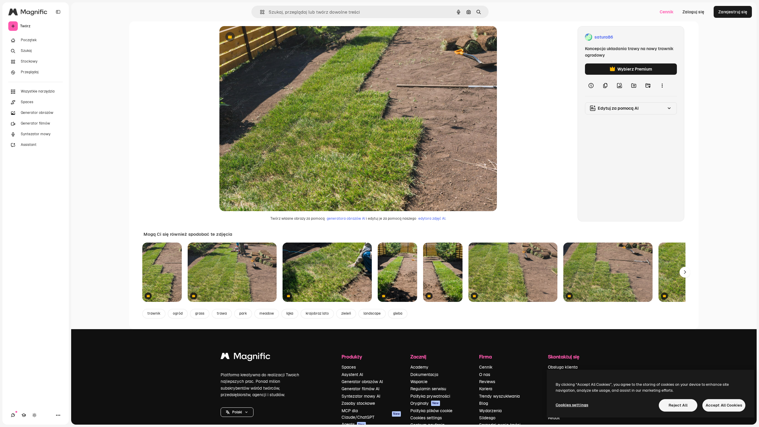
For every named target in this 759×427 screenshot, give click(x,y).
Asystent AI (352, 374)
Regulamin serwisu (428, 388)
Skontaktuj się (563, 356)
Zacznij (418, 356)
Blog (483, 403)
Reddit (554, 417)
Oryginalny (260, 37)
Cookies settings (426, 417)
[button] (237, 412)
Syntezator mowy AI (361, 396)
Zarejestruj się (732, 12)
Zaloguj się (693, 12)
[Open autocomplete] (260, 12)
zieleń (346, 313)
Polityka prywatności (430, 396)
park (243, 313)
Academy (419, 367)
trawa (222, 313)
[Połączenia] (13, 415)
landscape (372, 313)
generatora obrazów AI (346, 218)
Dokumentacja (424, 374)
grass (199, 313)
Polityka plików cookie (431, 410)
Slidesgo (487, 417)
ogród (178, 313)
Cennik (667, 12)
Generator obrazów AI (362, 381)
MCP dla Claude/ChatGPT (371, 414)
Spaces (349, 367)
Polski (237, 412)
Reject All (678, 405)
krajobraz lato (317, 313)
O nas (484, 374)
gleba (397, 313)
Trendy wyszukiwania (499, 396)
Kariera (485, 388)
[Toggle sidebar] (58, 12)
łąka (289, 313)
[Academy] (23, 415)
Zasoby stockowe (358, 403)
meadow (266, 313)
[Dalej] (685, 272)
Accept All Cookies (724, 405)
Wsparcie (419, 381)
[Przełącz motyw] (34, 415)
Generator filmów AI (361, 388)
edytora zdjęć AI (431, 218)
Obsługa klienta (563, 367)
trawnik (153, 313)
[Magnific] (245, 357)
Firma (485, 356)
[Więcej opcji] (662, 85)
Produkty (352, 356)
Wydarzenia (490, 410)
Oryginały (424, 403)
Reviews (487, 381)
